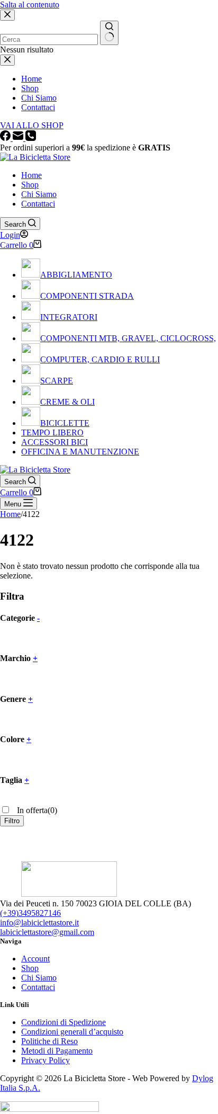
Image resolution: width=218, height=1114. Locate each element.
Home (31, 175)
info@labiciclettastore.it (39, 922)
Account (35, 958)
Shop (30, 184)
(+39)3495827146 (30, 912)
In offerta (36, 810)
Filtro (12, 821)
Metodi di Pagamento (57, 1050)
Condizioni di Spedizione (63, 1022)
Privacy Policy (45, 1060)
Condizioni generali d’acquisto (72, 1031)
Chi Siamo (39, 194)
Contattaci (38, 203)
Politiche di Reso (49, 1041)
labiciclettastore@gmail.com (47, 932)
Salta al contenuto (29, 4)
